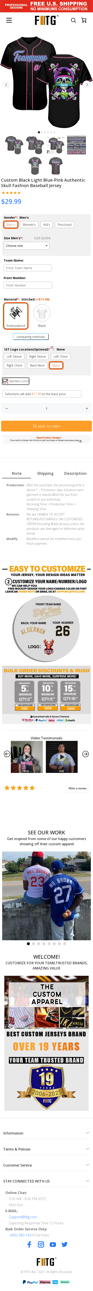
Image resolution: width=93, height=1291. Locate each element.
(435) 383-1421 (21, 1235)
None (56, 365)
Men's (11, 225)
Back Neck (37, 365)
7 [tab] (59, 943)
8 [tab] (64, 943)
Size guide (42, 238)
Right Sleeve (37, 356)
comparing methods (30, 337)
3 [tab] (45, 132)
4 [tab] (48, 132)
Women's (29, 225)
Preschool (65, 225)
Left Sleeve (14, 356)
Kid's (46, 225)
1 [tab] (39, 132)
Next (87, 85)
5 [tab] (51, 132)
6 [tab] (54, 132)
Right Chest (14, 365)
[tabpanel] (46, 82)
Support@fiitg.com (23, 1217)
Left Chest (61, 356)
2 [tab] (42, 132)
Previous (6, 85)
